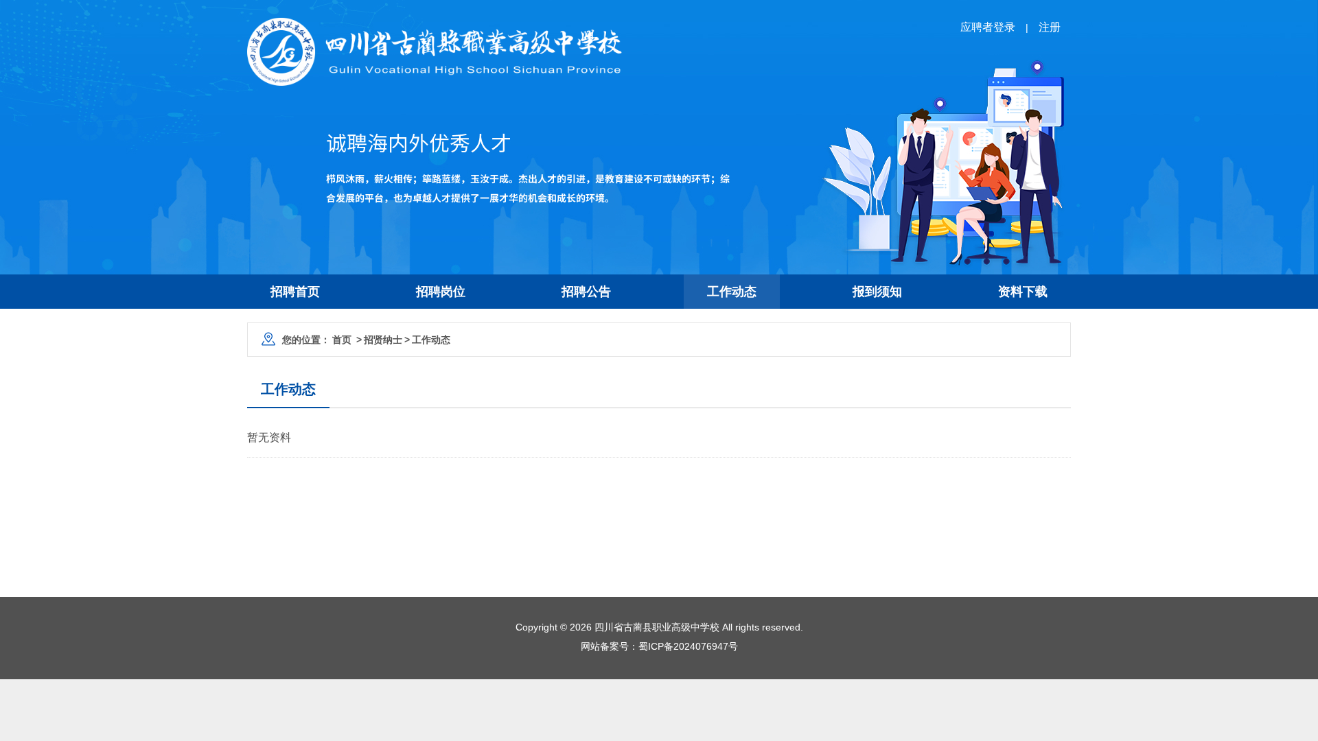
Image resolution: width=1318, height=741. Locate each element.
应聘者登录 (987, 27)
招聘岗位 (440, 291)
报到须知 (877, 291)
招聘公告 (586, 291)
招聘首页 (295, 291)
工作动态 (731, 291)
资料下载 (1023, 291)
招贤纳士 (383, 339)
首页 (341, 339)
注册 (1050, 27)
